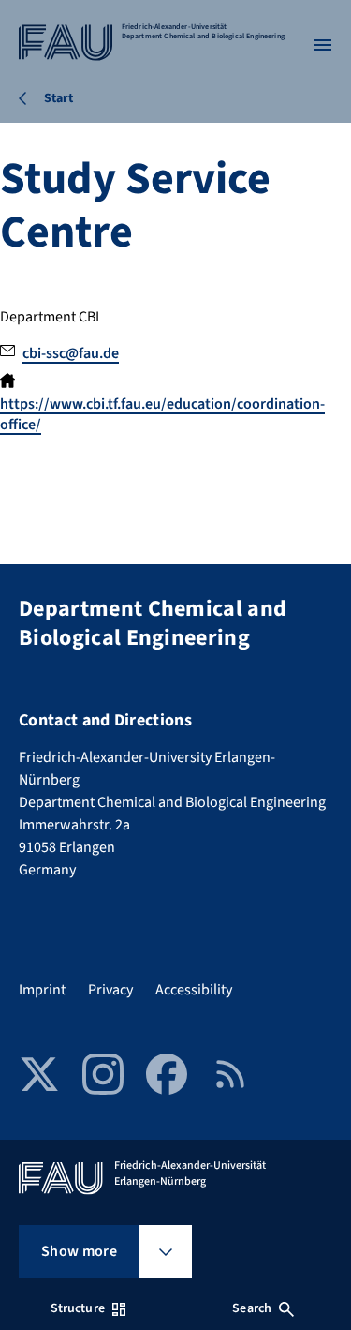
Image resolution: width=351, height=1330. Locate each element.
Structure (78, 1308)
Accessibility (193, 989)
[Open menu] (323, 45)
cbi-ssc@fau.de (70, 353)
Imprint (42, 989)
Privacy (110, 989)
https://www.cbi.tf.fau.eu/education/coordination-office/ (162, 414)
